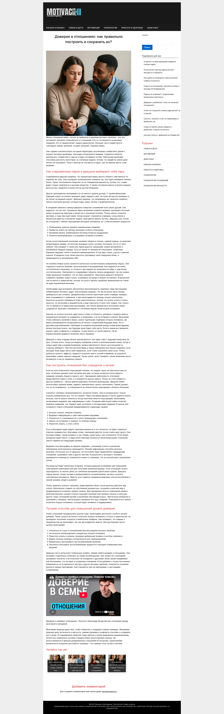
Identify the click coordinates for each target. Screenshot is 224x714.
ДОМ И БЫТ (153, 28)
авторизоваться (109, 691)
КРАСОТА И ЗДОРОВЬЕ (132, 28)
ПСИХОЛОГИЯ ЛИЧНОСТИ (155, 186)
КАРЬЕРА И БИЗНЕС (55, 28)
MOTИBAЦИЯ (93, 28)
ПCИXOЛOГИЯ (110, 28)
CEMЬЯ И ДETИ (76, 28)
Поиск (145, 35)
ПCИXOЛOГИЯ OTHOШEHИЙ (156, 180)
